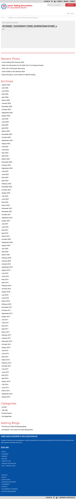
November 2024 (7, 134)
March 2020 (6, 255)
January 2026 (6, 103)
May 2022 (5, 202)
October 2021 (6, 214)
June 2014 (5, 387)
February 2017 (6, 335)
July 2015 (5, 369)
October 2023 (6, 165)
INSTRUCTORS (6, 479)
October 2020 (6, 239)
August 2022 (6, 193)
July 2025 (5, 119)
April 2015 (5, 378)
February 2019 (6, 285)
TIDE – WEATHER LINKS (8, 465)
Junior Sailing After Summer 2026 (13, 62)
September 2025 (7, 113)
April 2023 (5, 181)
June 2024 (5, 150)
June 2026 (5, 91)
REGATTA (4, 458)
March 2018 (6, 301)
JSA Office (15, 22)
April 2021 (5, 233)
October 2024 (6, 137)
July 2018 (5, 295)
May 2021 (5, 230)
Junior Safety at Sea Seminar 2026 (13, 71)
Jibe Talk (5, 410)
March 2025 (6, 131)
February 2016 (6, 363)
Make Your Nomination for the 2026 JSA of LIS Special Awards (22, 65)
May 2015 (5, 375)
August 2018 (6, 292)
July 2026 (5, 88)
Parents (4, 456)
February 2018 (6, 304)
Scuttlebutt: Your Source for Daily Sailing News (17, 430)
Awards (4, 407)
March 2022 (6, 205)
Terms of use (6, 461)
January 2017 (6, 338)
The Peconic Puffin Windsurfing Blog (14, 426)
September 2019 (7, 267)
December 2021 (7, 208)
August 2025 (6, 116)
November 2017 (7, 307)
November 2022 (7, 187)
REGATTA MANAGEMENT (9, 491)
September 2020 (7, 242)
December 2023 (7, 162)
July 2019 (5, 273)
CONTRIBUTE (6, 484)
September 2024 (7, 140)
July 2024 (5, 146)
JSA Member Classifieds (10, 489)
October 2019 (6, 264)
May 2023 (5, 177)
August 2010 (6, 397)
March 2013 (6, 391)
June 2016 (5, 353)
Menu (72, 13)
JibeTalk (66, 1)
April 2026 (5, 97)
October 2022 (6, 190)
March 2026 (6, 100)
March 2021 (6, 236)
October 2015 (6, 366)
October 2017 (6, 310)
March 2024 (6, 159)
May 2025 (5, 125)
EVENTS (4, 477)
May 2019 (5, 279)
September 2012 (7, 394)
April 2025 (5, 128)
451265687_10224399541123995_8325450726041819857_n (23, 17)
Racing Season (7, 413)
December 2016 (7, 341)
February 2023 (6, 184)
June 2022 (5, 199)
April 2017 (5, 329)
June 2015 (5, 372)
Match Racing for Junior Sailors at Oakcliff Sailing (18, 75)
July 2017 (5, 320)
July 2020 (5, 249)
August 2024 (6, 143)
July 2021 (5, 224)
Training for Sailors (9, 463)
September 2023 (7, 168)
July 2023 (5, 171)
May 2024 (5, 153)
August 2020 (6, 245)
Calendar (5, 454)
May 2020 (5, 252)
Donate (60, 1)
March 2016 (6, 360)
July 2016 (5, 350)
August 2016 (6, 347)
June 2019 (5, 276)
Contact (72, 1)
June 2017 (5, 323)
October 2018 (6, 289)
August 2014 (6, 381)
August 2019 (6, 270)
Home (3, 17)
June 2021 (5, 227)
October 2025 (6, 109)
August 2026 (6, 85)
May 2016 (5, 357)
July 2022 (5, 196)
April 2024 (5, 156)
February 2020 (6, 258)
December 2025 (7, 106)
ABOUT (4, 451)
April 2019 (5, 282)
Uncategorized (6, 416)
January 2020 (6, 261)
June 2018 (5, 298)
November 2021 (7, 211)
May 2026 (5, 94)
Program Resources (9, 482)
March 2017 (6, 332)
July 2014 (5, 384)
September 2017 (7, 313)
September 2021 (7, 218)
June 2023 (5, 174)
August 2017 (6, 316)
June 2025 (5, 122)
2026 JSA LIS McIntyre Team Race (13, 68)
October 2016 (6, 344)
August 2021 (6, 221)
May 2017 (5, 326)
